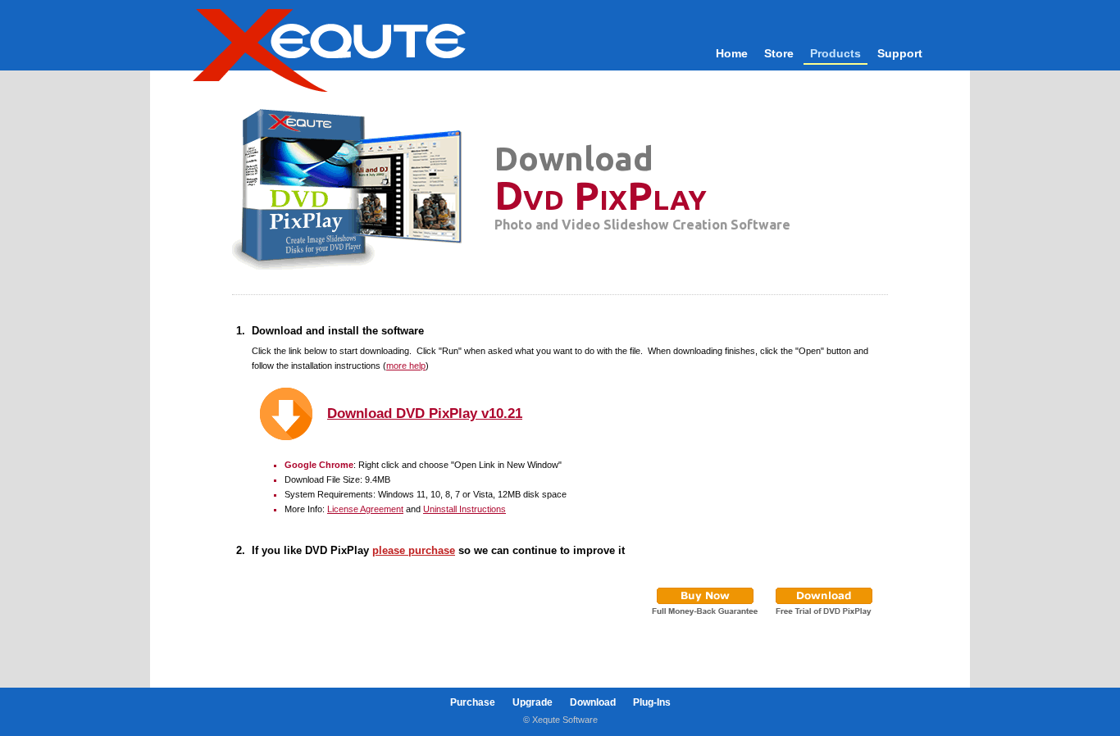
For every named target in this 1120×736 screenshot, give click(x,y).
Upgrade (532, 702)
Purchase (472, 702)
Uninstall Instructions (464, 509)
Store (779, 53)
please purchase (413, 550)
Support (899, 53)
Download (593, 702)
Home (732, 53)
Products (835, 53)
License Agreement (365, 509)
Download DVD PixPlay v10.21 (424, 413)
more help (406, 365)
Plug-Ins (652, 702)
